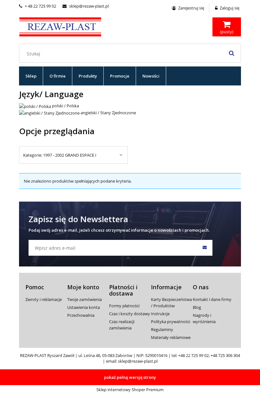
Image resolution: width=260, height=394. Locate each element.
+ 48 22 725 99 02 (37, 6)
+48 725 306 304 (225, 355)
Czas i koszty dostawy (129, 313)
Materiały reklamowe (171, 337)
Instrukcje (160, 313)
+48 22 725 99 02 (193, 355)
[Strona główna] (60, 26)
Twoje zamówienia (84, 299)
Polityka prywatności (170, 321)
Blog (197, 307)
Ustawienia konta (83, 307)
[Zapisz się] (204, 248)
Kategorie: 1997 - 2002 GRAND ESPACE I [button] (59, 155)
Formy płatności (124, 306)
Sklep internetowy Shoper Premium (130, 389)
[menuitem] (31, 75)
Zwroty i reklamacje (43, 299)
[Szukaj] (231, 53)
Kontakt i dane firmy (212, 299)
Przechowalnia (80, 315)
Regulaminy (162, 329)
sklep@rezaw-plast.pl (85, 6)
